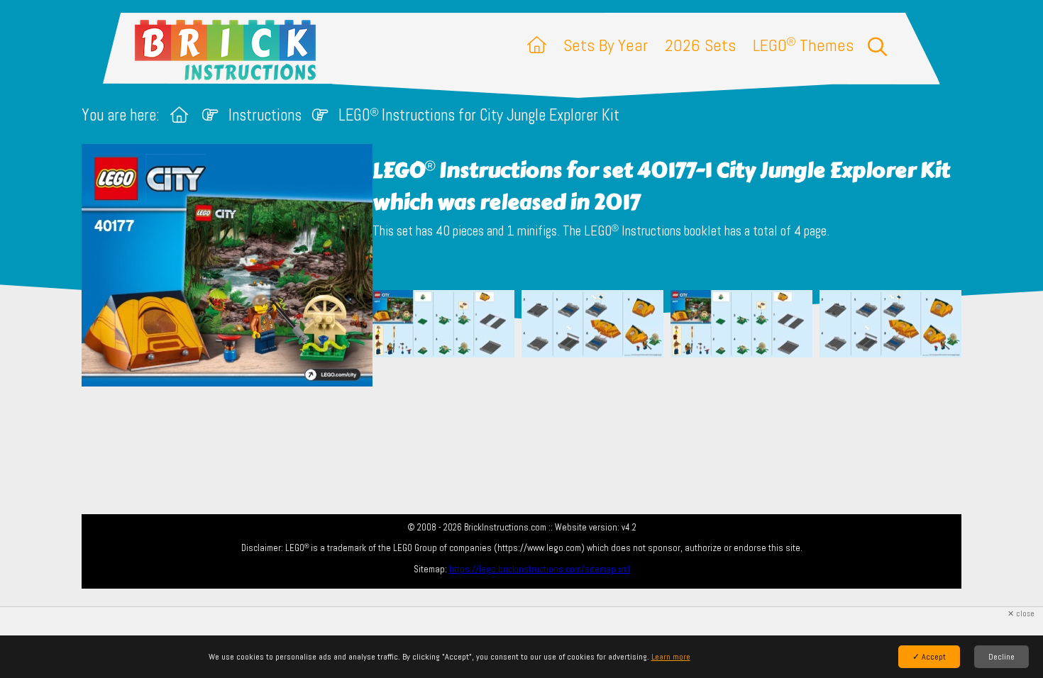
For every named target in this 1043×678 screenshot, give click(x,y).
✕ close (1021, 614)
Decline (1001, 656)
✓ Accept (929, 656)
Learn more (670, 656)
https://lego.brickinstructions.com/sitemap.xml (539, 569)
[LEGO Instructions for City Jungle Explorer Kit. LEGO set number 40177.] (443, 340)
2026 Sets (700, 45)
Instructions (265, 115)
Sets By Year (605, 45)
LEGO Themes (803, 45)
